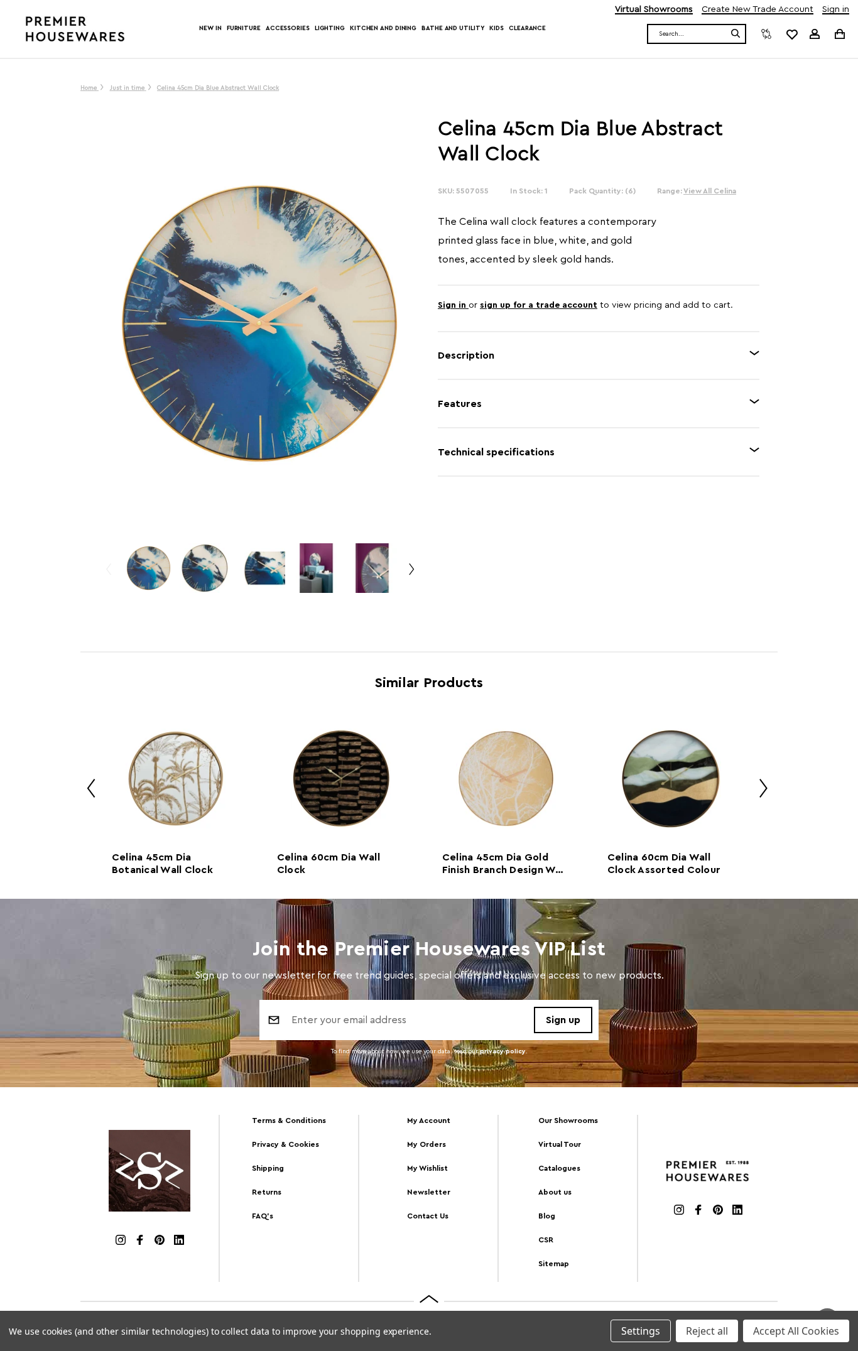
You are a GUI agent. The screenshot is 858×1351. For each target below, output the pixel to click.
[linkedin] (179, 1241)
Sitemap (553, 1263)
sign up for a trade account (538, 305)
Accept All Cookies (796, 1331)
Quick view (175, 778)
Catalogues (559, 1168)
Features (460, 404)
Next (410, 574)
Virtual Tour (559, 1144)
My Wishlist (427, 1168)
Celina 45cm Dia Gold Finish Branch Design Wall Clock (504, 864)
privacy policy (503, 1051)
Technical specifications (496, 452)
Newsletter (428, 1192)
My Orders (426, 1144)
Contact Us (427, 1216)
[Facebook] (140, 1241)
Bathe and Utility (452, 28)
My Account (428, 1120)
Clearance (527, 28)
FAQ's (262, 1216)
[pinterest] (160, 1241)
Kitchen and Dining (383, 28)
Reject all (707, 1331)
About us (555, 1192)
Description (466, 355)
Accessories (288, 28)
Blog (546, 1216)
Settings (640, 1331)
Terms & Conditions (289, 1120)
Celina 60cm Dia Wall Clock (328, 863)
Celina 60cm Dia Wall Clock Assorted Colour (663, 863)
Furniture (244, 28)
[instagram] (121, 1241)
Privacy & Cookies (285, 1144)
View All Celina (709, 191)
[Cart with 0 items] (839, 33)
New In (210, 28)
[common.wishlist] (791, 34)
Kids (496, 28)
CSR (545, 1240)
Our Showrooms (568, 1120)
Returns (266, 1192)
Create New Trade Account (757, 10)
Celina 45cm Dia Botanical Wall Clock (162, 863)
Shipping (268, 1168)
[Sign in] (815, 34)
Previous (108, 574)
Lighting (330, 28)
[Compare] (766, 34)
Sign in (835, 10)
